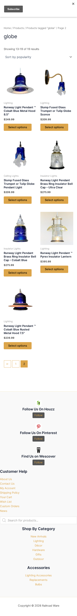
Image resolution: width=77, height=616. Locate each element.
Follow (38, 415)
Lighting (38, 541)
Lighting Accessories (38, 575)
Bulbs (38, 584)
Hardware (38, 550)
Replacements (38, 580)
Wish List (6, 501)
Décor (38, 545)
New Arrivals (39, 536)
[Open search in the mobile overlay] (38, 520)
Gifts (38, 554)
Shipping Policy (9, 492)
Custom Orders (9, 506)
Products (18, 28)
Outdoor (38, 559)
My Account (7, 488)
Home (7, 28)
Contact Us (7, 483)
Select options (17, 127)
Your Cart (6, 497)
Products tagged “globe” (40, 28)
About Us (6, 479)
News (3, 511)
